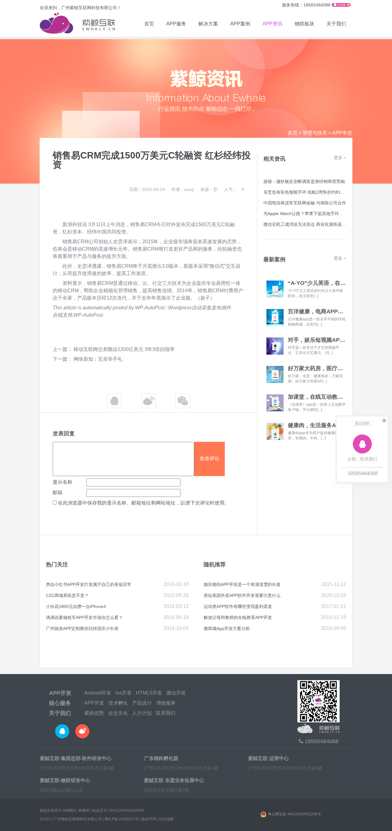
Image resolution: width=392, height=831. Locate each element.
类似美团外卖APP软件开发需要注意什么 (242, 595)
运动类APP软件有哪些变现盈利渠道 (238, 606)
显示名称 (62, 482)
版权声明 (148, 819)
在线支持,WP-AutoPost (78, 315)
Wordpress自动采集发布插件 (199, 307)
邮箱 (57, 492)
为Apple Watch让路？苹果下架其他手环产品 (305, 213)
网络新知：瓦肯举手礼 (98, 359)
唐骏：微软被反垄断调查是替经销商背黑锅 (304, 181)
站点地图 (166, 819)
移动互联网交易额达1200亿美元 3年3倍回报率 (124, 349)
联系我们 (165, 713)
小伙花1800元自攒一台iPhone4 (76, 606)
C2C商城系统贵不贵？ (67, 595)
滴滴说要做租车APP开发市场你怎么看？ (84, 617)
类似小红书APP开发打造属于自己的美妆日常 (88, 584)
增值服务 (166, 703)
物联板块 (304, 23)
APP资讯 (272, 23)
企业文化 (118, 713)
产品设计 (142, 703)
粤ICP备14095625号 (121, 819)
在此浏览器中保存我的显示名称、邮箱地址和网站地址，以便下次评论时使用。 (143, 502)
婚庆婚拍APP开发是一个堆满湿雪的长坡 (242, 584)
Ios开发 (123, 692)
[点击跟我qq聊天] (341, 5)
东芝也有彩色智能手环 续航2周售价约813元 (305, 192)
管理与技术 (315, 133)
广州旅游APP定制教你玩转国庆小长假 (82, 628)
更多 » (340, 157)
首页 (149, 23)
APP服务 (176, 23)
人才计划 (142, 713)
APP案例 (240, 23)
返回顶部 (362, 423)
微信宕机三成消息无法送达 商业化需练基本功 (306, 224)
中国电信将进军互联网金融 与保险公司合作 (304, 202)
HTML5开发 (149, 692)
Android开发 (97, 692)
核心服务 (60, 703)
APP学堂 (342, 133)
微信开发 (176, 692)
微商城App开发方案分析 (227, 628)
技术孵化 (118, 703)
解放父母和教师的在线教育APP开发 (238, 617)
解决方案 (208, 23)
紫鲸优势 (94, 713)
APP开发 (60, 693)
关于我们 (336, 23)
